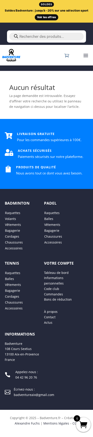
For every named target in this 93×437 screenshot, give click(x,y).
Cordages (12, 236)
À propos (51, 311)
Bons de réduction (58, 299)
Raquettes (12, 212)
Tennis (12, 263)
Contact (50, 317)
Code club (51, 288)
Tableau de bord (56, 272)
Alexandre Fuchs (27, 423)
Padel (50, 202)
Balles (48, 218)
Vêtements (13, 224)
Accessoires (14, 248)
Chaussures (14, 242)
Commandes (53, 294)
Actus (48, 322)
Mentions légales (56, 423)
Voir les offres (46, 17)
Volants (10, 218)
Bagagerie (12, 230)
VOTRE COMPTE (59, 263)
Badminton (17, 202)
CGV (75, 423)
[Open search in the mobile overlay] (46, 36)
